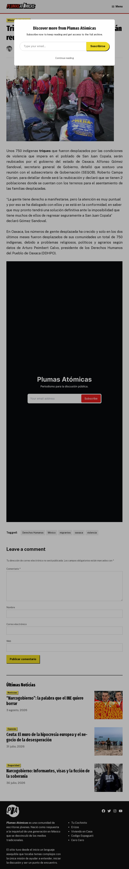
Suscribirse (97, 46)
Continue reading (64, 58)
